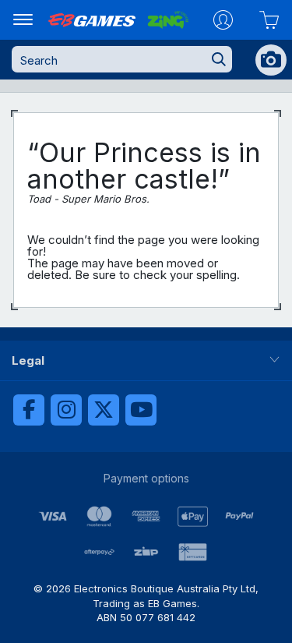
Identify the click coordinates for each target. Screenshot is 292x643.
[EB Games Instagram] (66, 410)
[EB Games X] (103, 410)
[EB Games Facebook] (28, 410)
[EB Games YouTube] (141, 410)
